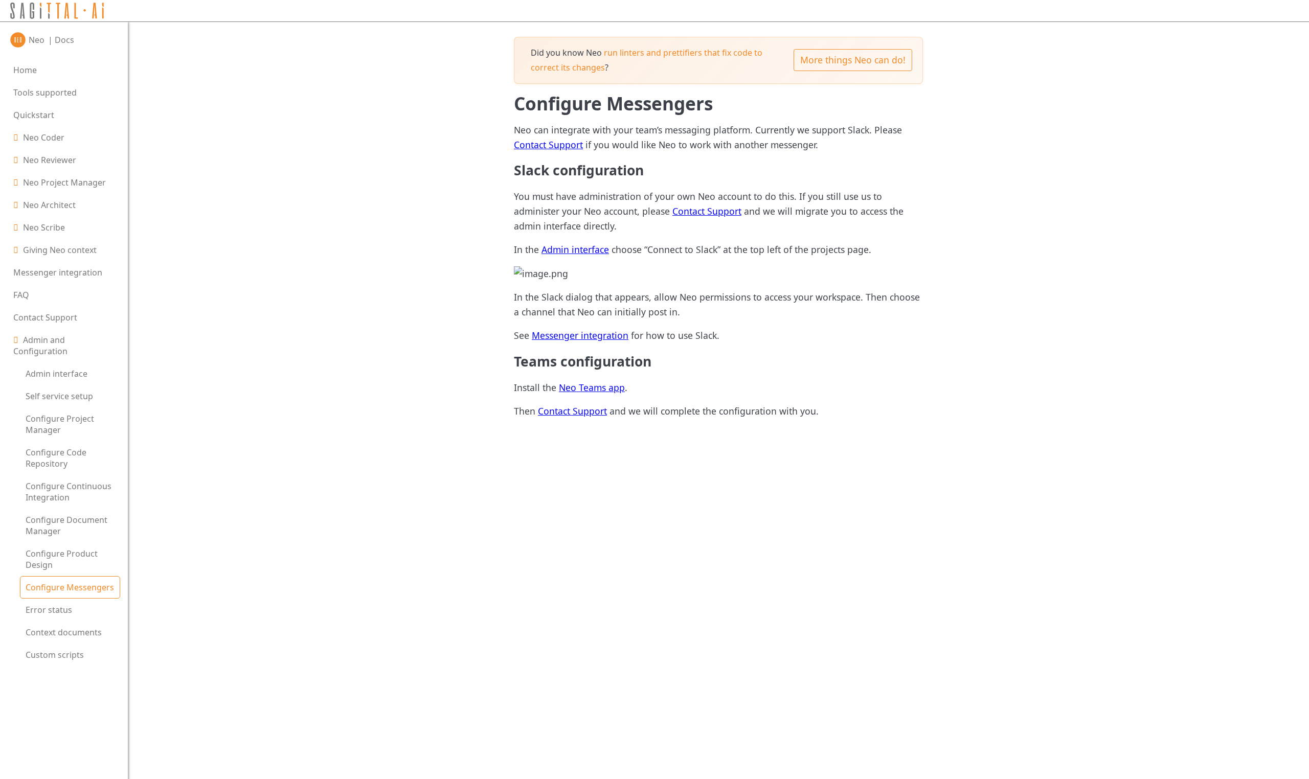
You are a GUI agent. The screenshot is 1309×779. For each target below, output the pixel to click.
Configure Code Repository (56, 458)
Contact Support (45, 317)
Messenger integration (57, 272)
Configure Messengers (70, 587)
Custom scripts (55, 654)
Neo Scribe (44, 227)
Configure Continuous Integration (68, 491)
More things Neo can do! (853, 60)
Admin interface (56, 373)
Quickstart (33, 115)
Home (25, 70)
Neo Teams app (592, 387)
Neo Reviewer (49, 160)
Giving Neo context (60, 250)
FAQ (21, 295)
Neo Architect (49, 205)
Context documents (64, 632)
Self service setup (59, 396)
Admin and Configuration (40, 345)
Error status (49, 609)
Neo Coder (43, 137)
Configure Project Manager (60, 424)
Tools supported (45, 92)
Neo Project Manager (64, 182)
